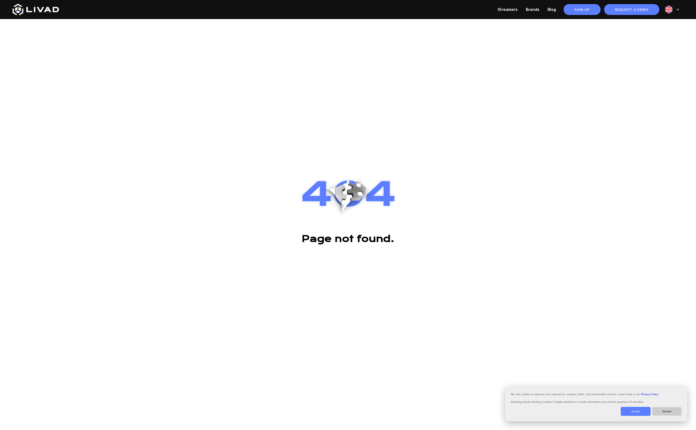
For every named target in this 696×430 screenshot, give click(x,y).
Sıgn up (582, 10)
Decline (667, 411)
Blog (552, 9)
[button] (672, 9)
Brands (532, 9)
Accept (635, 411)
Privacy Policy (649, 394)
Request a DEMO (631, 10)
